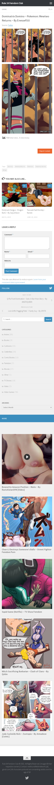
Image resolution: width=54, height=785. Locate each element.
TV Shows (7, 380)
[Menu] (51, 3)
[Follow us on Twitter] (50, 288)
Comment (8, 234)
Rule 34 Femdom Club (12, 3)
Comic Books (9, 357)
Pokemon (30, 166)
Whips (4, 170)
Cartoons (7, 346)
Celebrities (8, 352)
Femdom (7, 363)
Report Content (45, 151)
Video (6, 386)
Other (6, 375)
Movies (6, 369)
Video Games (9, 392)
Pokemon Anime (41, 166)
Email (30, 252)
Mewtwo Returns (20, 166)
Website (7, 261)
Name (7, 252)
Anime (4, 9)
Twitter (10, 25)
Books (6, 340)
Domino (10, 166)
